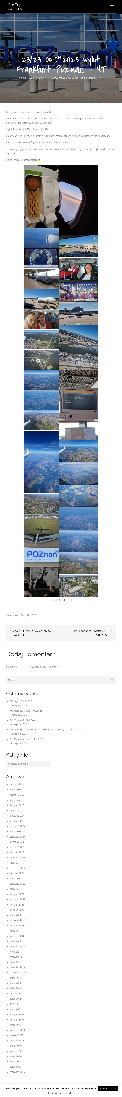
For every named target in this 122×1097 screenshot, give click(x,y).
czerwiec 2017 (17, 956)
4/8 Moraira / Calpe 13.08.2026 (26, 738)
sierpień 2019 (17, 925)
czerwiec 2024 (17, 836)
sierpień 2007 (17, 1050)
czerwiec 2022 (17, 883)
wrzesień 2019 (17, 920)
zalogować (23, 666)
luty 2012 (14, 1003)
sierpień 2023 (17, 852)
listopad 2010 (17, 1014)
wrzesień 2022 (17, 868)
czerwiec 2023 (17, 857)
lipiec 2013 (15, 988)
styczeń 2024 (17, 841)
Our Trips (15, 4)
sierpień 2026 (17, 784)
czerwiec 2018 (17, 946)
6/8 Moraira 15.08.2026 (22, 720)
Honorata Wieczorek (21, 112)
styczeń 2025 (17, 815)
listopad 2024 (17, 820)
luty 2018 (14, 951)
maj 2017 (14, 962)
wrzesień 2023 (17, 847)
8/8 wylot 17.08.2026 (21, 701)
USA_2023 (30, 615)
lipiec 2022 (15, 878)
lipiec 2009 (16, 1045)
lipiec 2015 (15, 977)
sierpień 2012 (17, 993)
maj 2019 (14, 930)
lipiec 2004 (16, 1061)
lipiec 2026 (15, 789)
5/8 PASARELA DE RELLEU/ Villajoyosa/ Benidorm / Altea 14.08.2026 (46, 729)
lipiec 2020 (16, 915)
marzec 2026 (17, 794)
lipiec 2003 (16, 1066)
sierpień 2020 (17, 909)
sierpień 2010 (17, 1019)
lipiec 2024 (15, 831)
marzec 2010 (16, 1035)
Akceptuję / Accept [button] (108, 1088)
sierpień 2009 (17, 1040)
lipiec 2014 (15, 983)
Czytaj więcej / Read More (61, 1093)
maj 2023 (15, 862)
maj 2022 (15, 888)
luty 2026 (15, 800)
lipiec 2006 (16, 1056)
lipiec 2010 (15, 1024)
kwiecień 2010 (17, 1030)
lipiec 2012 (15, 998)
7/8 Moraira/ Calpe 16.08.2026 (26, 710)
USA (21, 615)
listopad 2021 (17, 894)
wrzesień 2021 (17, 899)
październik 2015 (18, 972)
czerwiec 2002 (17, 1071)
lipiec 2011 (15, 1009)
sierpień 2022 (17, 873)
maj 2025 (15, 810)
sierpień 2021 (17, 904)
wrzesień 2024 (17, 826)
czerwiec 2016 (17, 967)
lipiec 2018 (15, 941)
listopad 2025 (17, 805)
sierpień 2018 (17, 935)
